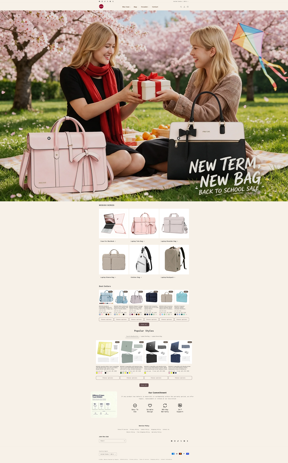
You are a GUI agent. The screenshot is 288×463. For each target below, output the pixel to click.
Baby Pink (101, 373)
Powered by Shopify (113, 459)
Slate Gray (149, 314)
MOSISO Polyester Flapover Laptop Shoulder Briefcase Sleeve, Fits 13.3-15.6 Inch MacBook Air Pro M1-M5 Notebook (181, 308)
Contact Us (166, 429)
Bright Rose (99, 373)
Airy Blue (179, 314)
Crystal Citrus (125, 373)
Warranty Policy (156, 432)
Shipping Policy (156, 429)
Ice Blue (162, 314)
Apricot (119, 314)
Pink (102, 314)
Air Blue (100, 314)
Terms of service (144, 459)
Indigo (127, 373)
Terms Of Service (123, 429)
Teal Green (151, 314)
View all (144, 324)
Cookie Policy (145, 429)
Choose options (106, 319)
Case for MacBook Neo (132, 336)
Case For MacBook (107, 241)
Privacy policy (134, 459)
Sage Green (164, 314)
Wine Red (132, 314)
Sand (167, 314)
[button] (181, 6)
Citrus (97, 373)
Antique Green (117, 314)
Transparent (103, 373)
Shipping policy (155, 459)
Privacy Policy (134, 429)
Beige (104, 314)
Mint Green (184, 314)
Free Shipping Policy (143, 432)
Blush (169, 373)
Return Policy (131, 432)
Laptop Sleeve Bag (107, 277)
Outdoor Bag (135, 277)
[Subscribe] (124, 441)
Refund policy (124, 459)
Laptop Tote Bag (137, 241)
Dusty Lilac (130, 314)
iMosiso (106, 459)
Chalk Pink (160, 314)
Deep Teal (182, 314)
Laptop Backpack (167, 277)
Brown (108, 314)
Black (106, 314)
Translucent (178, 373)
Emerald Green (121, 373)
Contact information (166, 459)
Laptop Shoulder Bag (168, 241)
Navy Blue (147, 314)
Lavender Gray (177, 314)
